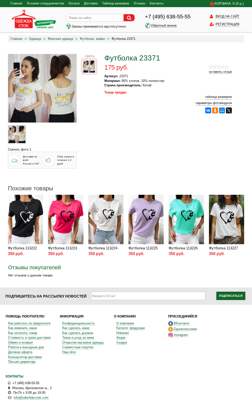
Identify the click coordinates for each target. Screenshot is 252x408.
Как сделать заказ (76, 328)
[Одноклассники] (215, 110)
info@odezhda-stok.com (31, 397)
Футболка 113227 (223, 248)
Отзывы (139, 3)
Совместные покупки (77, 347)
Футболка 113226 (183, 248)
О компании (125, 323)
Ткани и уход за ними (78, 337)
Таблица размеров (115, 3)
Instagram (181, 335)
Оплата (73, 3)
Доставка (91, 3)
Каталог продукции (130, 328)
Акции (120, 337)
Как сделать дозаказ (77, 333)
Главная (16, 3)
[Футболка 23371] (17, 134)
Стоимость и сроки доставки (29, 337)
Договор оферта (20, 352)
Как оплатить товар (22, 333)
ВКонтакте (181, 323)
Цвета (89, 56)
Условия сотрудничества (45, 3)
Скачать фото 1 (19, 149)
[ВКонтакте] (208, 110)
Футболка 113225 (143, 248)
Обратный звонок (164, 25)
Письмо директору (22, 361)
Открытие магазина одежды (83, 342)
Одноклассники (185, 329)
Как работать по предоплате (29, 323)
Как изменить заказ (22, 328)
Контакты (156, 3)
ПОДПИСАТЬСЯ (231, 296)
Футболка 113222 (22, 248)
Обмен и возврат (20, 342)
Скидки (121, 342)
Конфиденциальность (78, 323)
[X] (229, 110)
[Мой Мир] (222, 110)
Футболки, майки (92, 39)
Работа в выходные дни (26, 347)
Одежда (35, 39)
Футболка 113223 (62, 248)
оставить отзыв (220, 72)
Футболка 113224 (102, 248)
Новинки (122, 333)
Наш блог (69, 352)
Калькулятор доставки (25, 357)
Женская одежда (60, 39)
